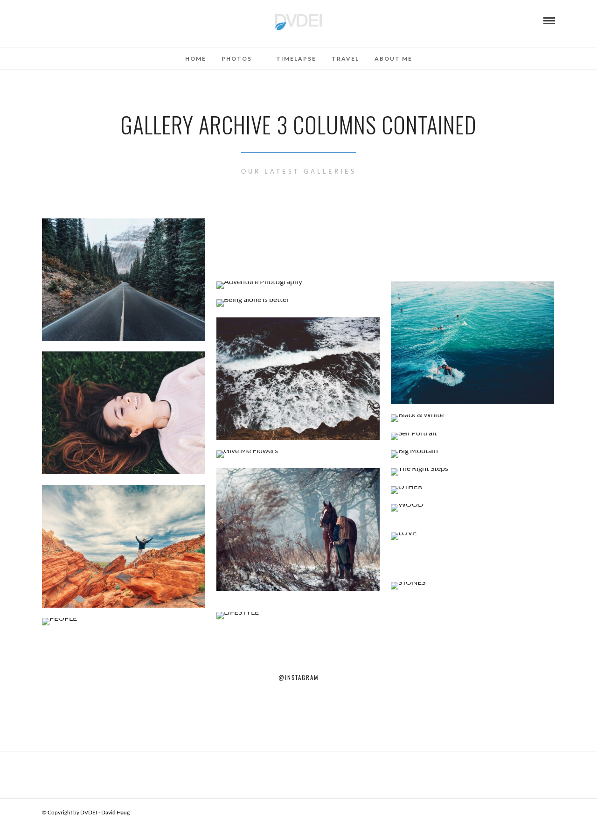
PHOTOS (237, 58)
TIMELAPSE (296, 58)
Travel (345, 58)
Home (195, 58)
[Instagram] (45, 20)
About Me (393, 58)
